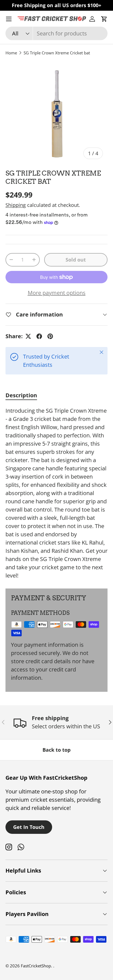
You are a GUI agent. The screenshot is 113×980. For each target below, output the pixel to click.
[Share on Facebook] (39, 336)
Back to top (56, 749)
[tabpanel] (56, 493)
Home (11, 52)
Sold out (76, 259)
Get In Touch (28, 827)
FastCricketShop (36, 965)
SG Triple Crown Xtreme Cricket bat (57, 52)
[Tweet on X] (28, 336)
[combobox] (56, 33)
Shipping (15, 205)
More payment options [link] (57, 292)
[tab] (21, 395)
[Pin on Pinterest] (50, 336)
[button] (104, 19)
